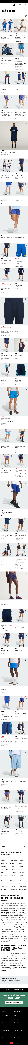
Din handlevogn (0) (18, 989)
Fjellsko (21, 866)
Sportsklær (13, 878)
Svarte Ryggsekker (22, 869)
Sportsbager (4, 875)
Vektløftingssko (23, 878)
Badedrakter (4, 878)
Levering (4, 1011)
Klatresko (21, 872)
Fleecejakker (22, 875)
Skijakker (12, 881)
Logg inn (7, 989)
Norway (16, 1042)
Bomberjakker (4, 869)
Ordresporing (5, 1015)
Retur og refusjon (18, 1011)
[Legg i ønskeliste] (11, 21)
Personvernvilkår (18, 1034)
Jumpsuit (3, 860)
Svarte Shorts (22, 886)
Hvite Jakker (22, 881)
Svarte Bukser (13, 860)
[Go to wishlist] (5, 5)
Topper (3, 872)
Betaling (16, 1019)
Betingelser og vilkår (7, 1037)
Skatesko (21, 860)
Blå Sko (12, 863)
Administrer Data (18, 1030)
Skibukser (12, 883)
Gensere (3, 883)
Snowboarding (4, 881)
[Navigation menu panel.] (2, 5)
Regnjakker (13, 872)
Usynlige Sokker (12, 869)
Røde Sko (12, 886)
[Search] (22, 5)
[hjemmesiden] (14, 6)
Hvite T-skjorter (12, 858)
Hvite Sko (12, 875)
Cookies (4, 1034)
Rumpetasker (4, 863)
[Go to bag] (25, 5)
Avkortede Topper (3, 866)
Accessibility (17, 1037)
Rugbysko (21, 857)
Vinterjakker (22, 863)
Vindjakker (4, 886)
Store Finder (17, 1022)
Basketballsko (22, 883)
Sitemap (16, 1015)
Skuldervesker (13, 889)
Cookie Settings (5, 1030)
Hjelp (3, 1022)
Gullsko (12, 866)
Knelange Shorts (3, 890)
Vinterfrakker (4, 857)
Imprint (4, 1019)
